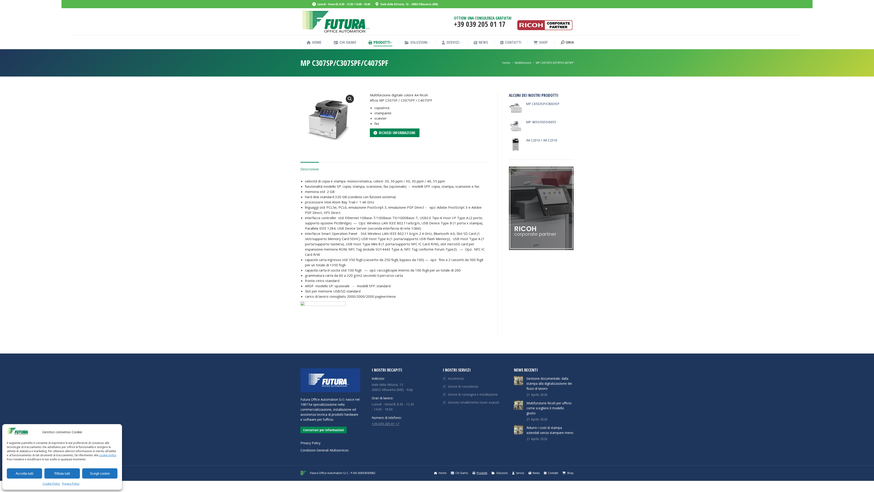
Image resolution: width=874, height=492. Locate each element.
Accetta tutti (24, 473)
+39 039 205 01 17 (385, 424)
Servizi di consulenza (463, 386)
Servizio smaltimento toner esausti (473, 402)
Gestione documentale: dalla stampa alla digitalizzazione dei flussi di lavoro (549, 383)
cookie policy (107, 455)
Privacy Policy (70, 484)
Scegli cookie (100, 473)
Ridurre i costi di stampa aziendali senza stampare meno (549, 430)
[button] (350, 99)
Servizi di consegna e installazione (473, 394)
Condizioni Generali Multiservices (324, 450)
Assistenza (456, 378)
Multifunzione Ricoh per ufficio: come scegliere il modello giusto (549, 408)
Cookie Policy (51, 484)
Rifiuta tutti (62, 473)
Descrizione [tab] (309, 169)
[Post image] (518, 380)
